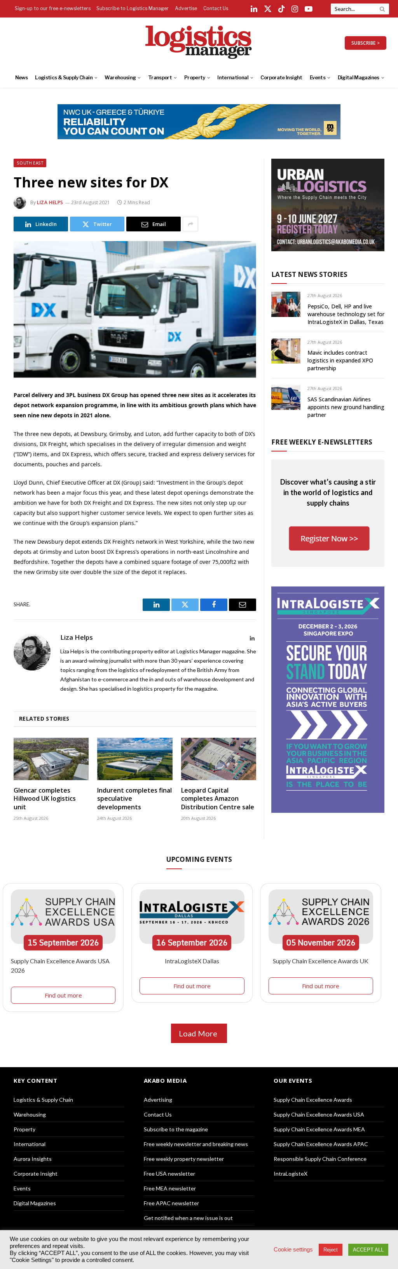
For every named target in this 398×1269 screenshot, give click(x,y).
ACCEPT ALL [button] (368, 1250)
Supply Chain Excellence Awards (313, 1099)
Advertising (158, 1099)
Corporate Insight (281, 78)
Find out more (63, 995)
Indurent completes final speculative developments (134, 799)
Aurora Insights (33, 1158)
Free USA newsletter (169, 1173)
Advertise (186, 8)
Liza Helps (50, 202)
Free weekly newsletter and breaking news (196, 1144)
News (21, 78)
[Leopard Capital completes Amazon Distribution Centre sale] (218, 759)
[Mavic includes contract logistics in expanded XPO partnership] (285, 351)
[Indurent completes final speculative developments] (134, 759)
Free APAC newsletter (171, 1203)
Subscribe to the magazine (176, 1129)
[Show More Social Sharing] (190, 224)
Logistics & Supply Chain (64, 78)
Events (317, 78)
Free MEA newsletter (170, 1188)
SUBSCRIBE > (365, 43)
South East (30, 163)
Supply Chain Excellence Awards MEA (319, 1129)
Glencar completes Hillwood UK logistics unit (45, 799)
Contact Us (215, 8)
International (232, 78)
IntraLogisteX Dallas (192, 960)
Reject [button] (330, 1250)
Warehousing (120, 78)
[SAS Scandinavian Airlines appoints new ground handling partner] (285, 397)
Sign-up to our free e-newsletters (53, 8)
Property (194, 78)
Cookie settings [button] (293, 1249)
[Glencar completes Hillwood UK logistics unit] (51, 759)
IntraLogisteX (290, 1173)
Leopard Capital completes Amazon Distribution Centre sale (217, 799)
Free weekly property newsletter (184, 1158)
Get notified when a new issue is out (188, 1218)
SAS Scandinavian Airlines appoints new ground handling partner (345, 407)
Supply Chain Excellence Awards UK (320, 960)
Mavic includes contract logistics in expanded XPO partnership (340, 360)
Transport (160, 78)
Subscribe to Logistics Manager (132, 8)
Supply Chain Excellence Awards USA (319, 1114)
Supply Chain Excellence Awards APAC (321, 1144)
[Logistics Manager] (199, 43)
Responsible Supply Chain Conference (320, 1158)
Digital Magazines (358, 78)
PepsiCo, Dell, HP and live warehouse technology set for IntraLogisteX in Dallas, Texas (345, 314)
